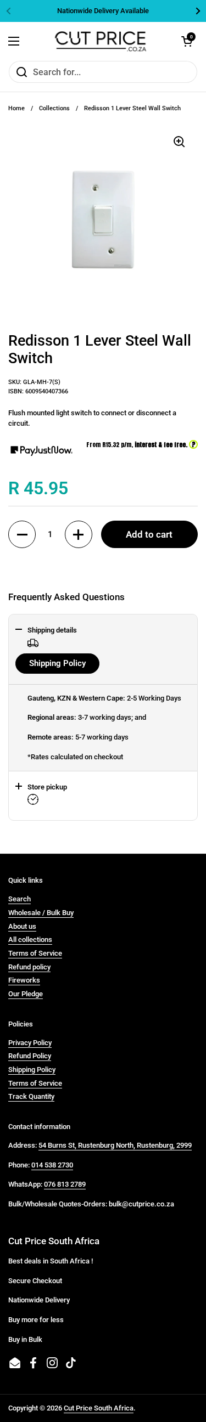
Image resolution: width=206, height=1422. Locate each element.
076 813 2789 (65, 1184)
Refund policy (29, 967)
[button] (22, 534)
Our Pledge (25, 994)
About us (22, 926)
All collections (30, 939)
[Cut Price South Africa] (100, 41)
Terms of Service (35, 953)
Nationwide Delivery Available (103, 11)
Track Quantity (31, 1096)
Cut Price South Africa (98, 1408)
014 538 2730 (52, 1165)
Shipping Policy (57, 663)
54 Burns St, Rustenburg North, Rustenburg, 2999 (115, 1145)
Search (19, 899)
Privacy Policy (30, 1043)
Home (16, 108)
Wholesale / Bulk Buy (41, 913)
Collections (54, 108)
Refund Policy (29, 1056)
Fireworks (24, 980)
